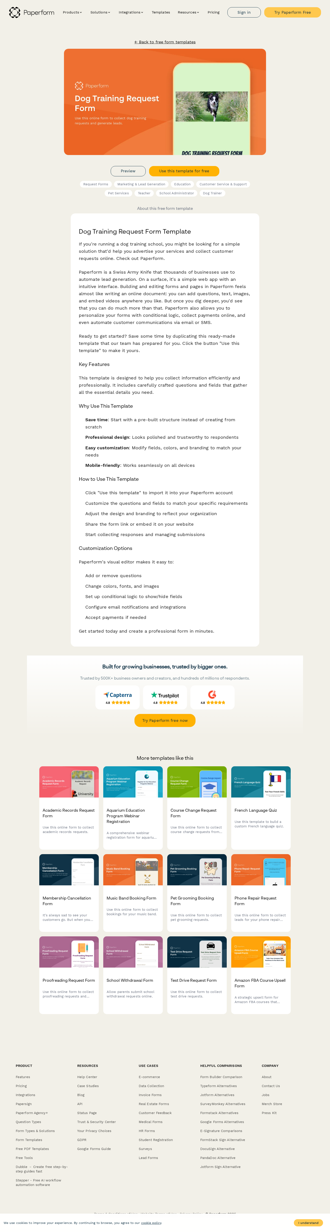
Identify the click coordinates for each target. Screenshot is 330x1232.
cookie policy (151, 1223)
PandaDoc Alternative (217, 1158)
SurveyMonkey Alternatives (223, 1104)
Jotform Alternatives (217, 1095)
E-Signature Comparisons (221, 1131)
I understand (308, 1223)
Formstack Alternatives (219, 1113)
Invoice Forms (150, 1095)
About (267, 1077)
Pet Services (118, 193)
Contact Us (271, 1086)
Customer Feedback (155, 1113)
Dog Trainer (212, 193)
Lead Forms (148, 1158)
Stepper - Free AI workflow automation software (39, 1182)
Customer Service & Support (223, 184)
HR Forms (147, 1131)
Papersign (24, 1104)
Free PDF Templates (32, 1149)
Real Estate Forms (154, 1104)
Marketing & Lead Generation (141, 184)
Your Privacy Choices (94, 1131)
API (79, 1104)
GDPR (81, 1140)
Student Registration (156, 1140)
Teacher (144, 193)
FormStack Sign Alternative (222, 1140)
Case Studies (88, 1086)
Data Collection (151, 1086)
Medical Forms (151, 1122)
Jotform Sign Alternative (220, 1167)
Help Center (87, 1077)
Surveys (145, 1149)
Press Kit (269, 1113)
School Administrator (176, 193)
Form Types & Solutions (35, 1131)
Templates (161, 12)
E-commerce (149, 1077)
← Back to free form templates (165, 42)
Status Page (87, 1113)
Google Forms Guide (94, 1149)
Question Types (28, 1122)
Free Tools (24, 1158)
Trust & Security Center (96, 1122)
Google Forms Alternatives (222, 1122)
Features (23, 1077)
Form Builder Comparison (221, 1077)
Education (182, 184)
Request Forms (95, 184)
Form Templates (29, 1140)
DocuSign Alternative (217, 1149)
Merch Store (272, 1104)
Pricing (214, 12)
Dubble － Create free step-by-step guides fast (42, 1169)
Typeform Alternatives (218, 1086)
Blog (80, 1095)
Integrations (25, 1095)
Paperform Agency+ (32, 1113)
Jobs (265, 1095)
